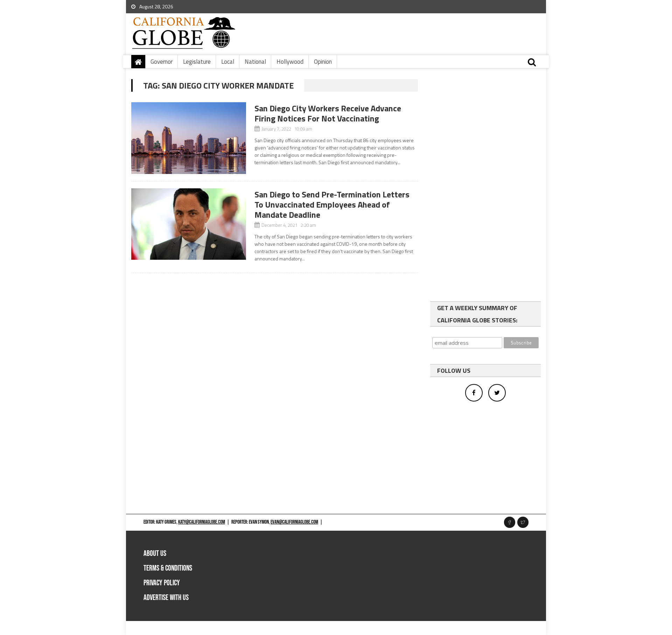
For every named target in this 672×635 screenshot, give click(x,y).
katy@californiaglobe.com (201, 522)
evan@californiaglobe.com (294, 522)
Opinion (323, 61)
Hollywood (289, 61)
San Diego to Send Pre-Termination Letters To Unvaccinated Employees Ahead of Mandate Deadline (332, 204)
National (255, 61)
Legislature (197, 61)
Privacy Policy (162, 583)
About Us (155, 553)
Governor (161, 61)
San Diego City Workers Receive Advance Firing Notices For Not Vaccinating (327, 113)
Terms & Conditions (168, 568)
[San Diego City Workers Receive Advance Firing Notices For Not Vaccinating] (188, 138)
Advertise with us (166, 597)
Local (227, 61)
